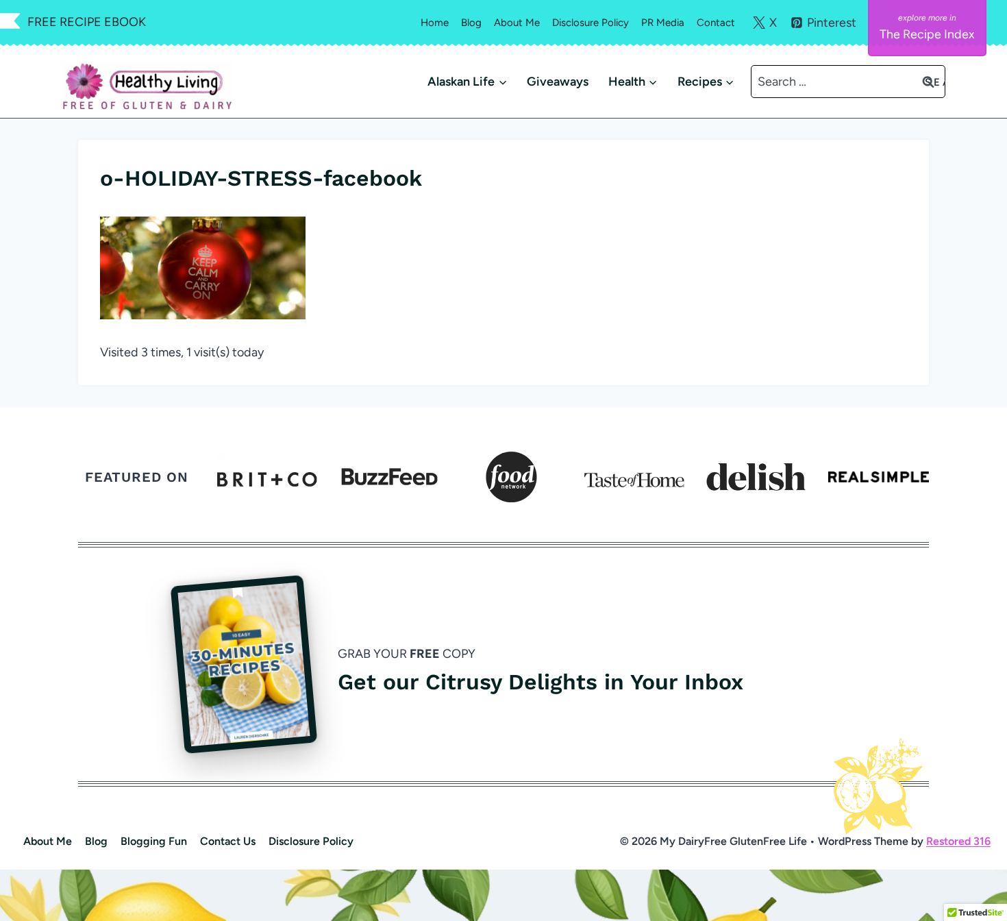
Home (435, 22)
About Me (517, 22)
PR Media (662, 22)
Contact (716, 22)
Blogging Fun (154, 841)
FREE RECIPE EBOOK (86, 21)
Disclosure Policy (590, 22)
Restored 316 (958, 841)
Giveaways (557, 81)
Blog (471, 22)
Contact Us (228, 841)
